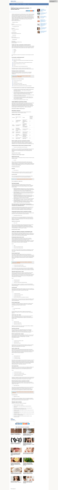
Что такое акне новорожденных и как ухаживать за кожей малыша (43, 10)
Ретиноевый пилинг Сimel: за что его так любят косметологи (43, 13)
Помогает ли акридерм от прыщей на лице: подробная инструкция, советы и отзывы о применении (43, 24)
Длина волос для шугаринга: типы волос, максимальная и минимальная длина (43, 20)
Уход (41, 22)
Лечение (41, 26)
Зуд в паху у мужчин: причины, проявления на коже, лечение (43, 17)
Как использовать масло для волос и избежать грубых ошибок (43, 32)
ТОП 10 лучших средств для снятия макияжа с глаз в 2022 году (43, 28)
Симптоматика (42, 18)
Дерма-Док (13, 1)
